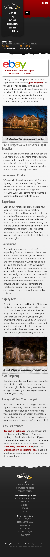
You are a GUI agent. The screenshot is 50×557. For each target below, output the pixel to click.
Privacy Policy (25, 491)
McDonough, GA (25, 522)
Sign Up (25, 505)
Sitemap (25, 502)
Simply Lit (9, 544)
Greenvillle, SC (25, 532)
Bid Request (26, 48)
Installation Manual (25, 499)
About (25, 508)
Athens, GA (25, 525)
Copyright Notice (25, 488)
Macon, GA (25, 528)
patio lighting (36, 82)
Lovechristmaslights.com (30, 544)
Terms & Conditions (25, 485)
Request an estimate (14, 431)
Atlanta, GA (25, 519)
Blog (25, 511)
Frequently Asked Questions (18, 446)
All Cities (25, 535)
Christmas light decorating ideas (20, 450)
